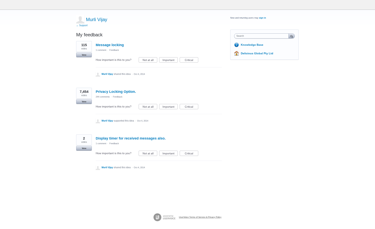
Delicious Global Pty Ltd (257, 53)
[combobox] (262, 36)
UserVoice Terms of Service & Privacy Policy (200, 217)
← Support (82, 25)
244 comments (103, 97)
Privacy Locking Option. (116, 92)
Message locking (110, 45)
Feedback (114, 50)
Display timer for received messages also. (131, 138)
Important (170, 60)
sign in (262, 18)
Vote (84, 55)
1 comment (101, 50)
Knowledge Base (252, 44)
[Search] (291, 35)
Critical (191, 60)
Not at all (150, 60)
